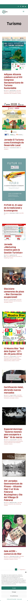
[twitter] (20, 6)
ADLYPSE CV (14, 183)
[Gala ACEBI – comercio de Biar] (14, 531)
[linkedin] (25, 6)
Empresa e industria (16, 359)
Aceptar (14, 588)
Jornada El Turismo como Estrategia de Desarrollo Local (14, 142)
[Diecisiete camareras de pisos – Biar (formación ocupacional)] (14, 276)
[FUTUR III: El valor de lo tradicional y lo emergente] (14, 179)
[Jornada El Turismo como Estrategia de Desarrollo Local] (14, 119)
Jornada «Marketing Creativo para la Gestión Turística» (13, 248)
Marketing (11, 237)
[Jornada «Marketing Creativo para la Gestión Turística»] (14, 232)
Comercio (7, 331)
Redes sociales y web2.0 (16, 333)
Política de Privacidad (11, 599)
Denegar (14, 592)
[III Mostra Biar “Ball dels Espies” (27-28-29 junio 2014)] (14, 328)
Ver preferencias (14, 596)
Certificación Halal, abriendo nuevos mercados (13, 390)
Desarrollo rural (14, 59)
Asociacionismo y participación (15, 441)
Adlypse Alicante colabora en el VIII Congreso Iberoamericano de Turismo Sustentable (13, 81)
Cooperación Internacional (14, 92)
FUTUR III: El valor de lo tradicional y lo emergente (13, 208)
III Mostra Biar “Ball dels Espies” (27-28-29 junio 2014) (14, 351)
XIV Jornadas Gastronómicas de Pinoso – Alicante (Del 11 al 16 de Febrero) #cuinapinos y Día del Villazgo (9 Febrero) (13, 490)
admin (7, 90)
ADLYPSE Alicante (11, 58)
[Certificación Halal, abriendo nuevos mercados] (14, 376)
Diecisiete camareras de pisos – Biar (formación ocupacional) (14, 293)
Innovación (21, 59)
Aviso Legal (19, 599)
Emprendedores (8, 380)
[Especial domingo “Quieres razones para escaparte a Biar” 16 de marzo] (14, 416)
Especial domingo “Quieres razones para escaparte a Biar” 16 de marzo (13, 433)
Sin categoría (14, 123)
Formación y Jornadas (12, 282)
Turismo (14, 61)
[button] (26, 572)
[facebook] (18, 6)
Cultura (13, 421)
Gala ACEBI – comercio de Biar (12, 552)
